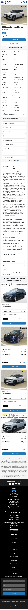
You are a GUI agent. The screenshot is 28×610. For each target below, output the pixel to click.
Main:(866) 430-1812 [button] (14, 504)
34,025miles (23, 395)
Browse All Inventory (14, 39)
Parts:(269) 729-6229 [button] (15, 508)
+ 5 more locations (14, 530)
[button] (21, 2)
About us (14, 542)
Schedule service (14, 556)
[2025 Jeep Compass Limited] (14, 380)
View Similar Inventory (14, 43)
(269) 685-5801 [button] (15, 496)
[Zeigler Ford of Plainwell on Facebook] (9, 484)
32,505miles (23, 308)
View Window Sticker (10, 114)
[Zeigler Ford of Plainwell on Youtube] (15, 484)
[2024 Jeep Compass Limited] (14, 423)
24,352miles (23, 438)
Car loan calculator (14, 549)
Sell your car (14, 560)
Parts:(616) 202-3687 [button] (15, 519)
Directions (14, 567)
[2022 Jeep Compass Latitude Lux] (14, 336)
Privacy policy (14, 553)
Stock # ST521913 (5, 391)
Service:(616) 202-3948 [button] (15, 517)
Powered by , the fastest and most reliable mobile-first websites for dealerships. (14, 602)
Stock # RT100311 (5, 304)
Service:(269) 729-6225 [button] (15, 506)
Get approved (14, 546)
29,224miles (23, 351)
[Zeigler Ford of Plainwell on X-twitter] (12, 484)
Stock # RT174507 (5, 435)
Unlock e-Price (15, 323)
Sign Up (14, 593)
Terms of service (14, 563)
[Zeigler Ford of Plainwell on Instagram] (18, 484)
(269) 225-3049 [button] (15, 527)
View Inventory (14, 538)
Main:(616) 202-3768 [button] (14, 515)
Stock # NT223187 (5, 348)
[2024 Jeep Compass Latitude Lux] (14, 293)
